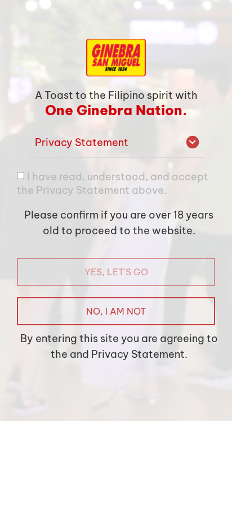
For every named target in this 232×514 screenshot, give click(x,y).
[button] (116, 143)
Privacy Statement (81, 142)
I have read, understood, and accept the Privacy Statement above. (112, 183)
